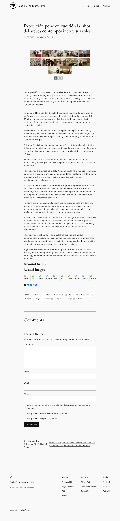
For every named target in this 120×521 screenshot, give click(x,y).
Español (50, 37)
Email (26, 383)
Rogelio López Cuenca (44, 299)
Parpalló (28, 299)
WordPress (25, 510)
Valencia (60, 299)
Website (27, 394)
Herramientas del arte (62, 295)
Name (26, 372)
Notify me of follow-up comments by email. (47, 413)
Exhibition (46, 295)
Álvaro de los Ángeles (76, 299)
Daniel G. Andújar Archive (32, 6)
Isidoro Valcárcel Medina (84, 295)
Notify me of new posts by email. (42, 418)
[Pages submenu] (100, 5)
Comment (29, 344)
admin (42, 37)
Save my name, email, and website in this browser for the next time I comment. (58, 407)
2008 (27, 295)
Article (36, 295)
